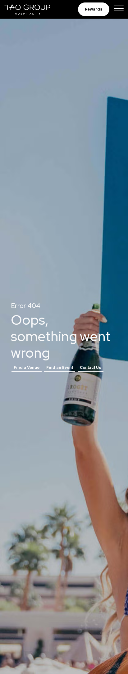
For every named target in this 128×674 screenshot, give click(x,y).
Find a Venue (26, 367)
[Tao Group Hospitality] (31, 9)
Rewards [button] (94, 9)
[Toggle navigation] (119, 9)
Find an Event (59, 367)
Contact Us (90, 367)
